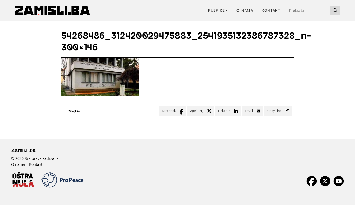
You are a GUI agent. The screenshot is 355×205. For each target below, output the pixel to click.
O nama (244, 10)
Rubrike (218, 10)
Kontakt (271, 10)
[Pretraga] (335, 10)
